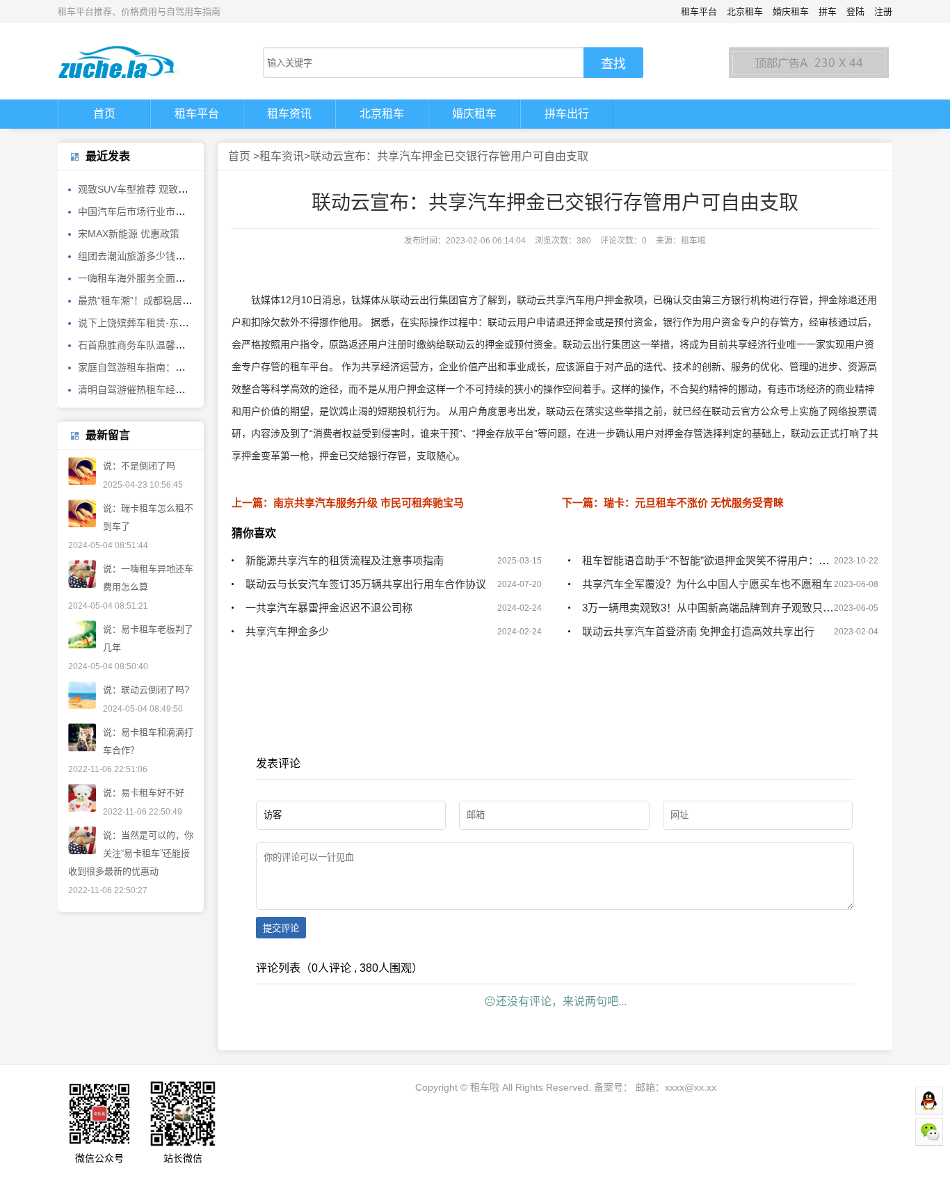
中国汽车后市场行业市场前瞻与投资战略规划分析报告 (195, 211)
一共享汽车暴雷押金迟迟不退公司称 (328, 608)
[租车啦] (134, 61)
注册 (883, 11)
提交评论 (281, 928)
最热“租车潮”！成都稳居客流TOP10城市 (165, 300)
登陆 (855, 11)
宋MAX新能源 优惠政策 (128, 233)
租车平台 (699, 11)
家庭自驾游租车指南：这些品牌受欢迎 (160, 367)
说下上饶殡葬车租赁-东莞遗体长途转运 (162, 322)
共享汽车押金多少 (287, 631)
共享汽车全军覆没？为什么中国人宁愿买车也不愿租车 (707, 584)
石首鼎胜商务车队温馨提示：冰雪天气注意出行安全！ (195, 345)
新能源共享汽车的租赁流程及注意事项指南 (344, 560)
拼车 (828, 11)
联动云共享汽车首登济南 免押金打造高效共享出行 (698, 631)
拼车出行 (567, 114)
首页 (104, 114)
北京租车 (745, 11)
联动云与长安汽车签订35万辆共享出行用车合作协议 (365, 584)
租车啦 (484, 1087)
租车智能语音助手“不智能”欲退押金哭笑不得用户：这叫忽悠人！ (731, 560)
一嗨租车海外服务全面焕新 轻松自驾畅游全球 (176, 278)
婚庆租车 (791, 11)
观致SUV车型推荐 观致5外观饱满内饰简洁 (169, 189)
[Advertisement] (555, 744)
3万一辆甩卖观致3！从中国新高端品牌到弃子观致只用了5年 (721, 608)
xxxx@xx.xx (690, 1087)
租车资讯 (289, 114)
